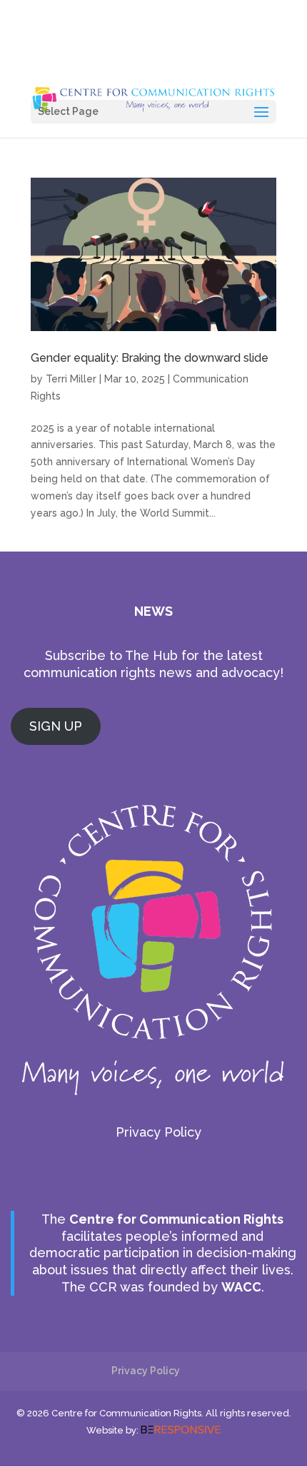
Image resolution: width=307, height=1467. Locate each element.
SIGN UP (55, 726)
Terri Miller (71, 379)
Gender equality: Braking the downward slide (149, 358)
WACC (241, 1286)
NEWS (153, 611)
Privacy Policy (158, 1132)
